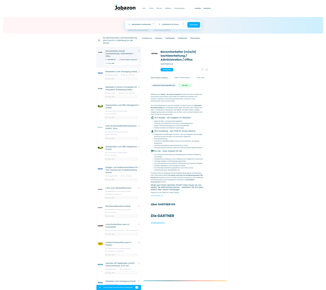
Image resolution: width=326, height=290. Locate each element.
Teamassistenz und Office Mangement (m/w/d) (121, 148)
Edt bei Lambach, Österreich (159, 77)
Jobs (143, 8)
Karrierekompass (179, 8)
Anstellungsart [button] (170, 38)
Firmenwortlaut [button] (195, 38)
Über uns (159, 8)
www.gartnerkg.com (157, 195)
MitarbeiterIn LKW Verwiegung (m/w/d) (121, 72)
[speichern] (139, 51)
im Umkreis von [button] (147, 38)
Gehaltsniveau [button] (182, 38)
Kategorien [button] (158, 38)
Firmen (151, 8)
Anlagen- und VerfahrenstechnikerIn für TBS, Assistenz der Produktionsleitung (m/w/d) (121, 170)
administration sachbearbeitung (138, 30)
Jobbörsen (168, 8)
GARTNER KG (167, 64)
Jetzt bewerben (166, 69)
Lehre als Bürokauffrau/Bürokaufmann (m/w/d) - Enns (121, 127)
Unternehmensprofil (158, 223)
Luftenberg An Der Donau (162, 30)
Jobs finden (194, 24)
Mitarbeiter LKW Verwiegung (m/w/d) (120, 281)
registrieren (207, 8)
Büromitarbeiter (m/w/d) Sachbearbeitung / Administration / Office (119, 53)
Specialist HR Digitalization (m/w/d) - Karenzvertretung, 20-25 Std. (120, 264)
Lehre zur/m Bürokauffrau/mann (118, 188)
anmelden (198, 8)
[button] (206, 70)
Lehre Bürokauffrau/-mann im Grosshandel (117, 225)
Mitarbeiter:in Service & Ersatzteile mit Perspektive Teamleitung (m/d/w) (121, 88)
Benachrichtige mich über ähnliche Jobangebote (118, 287)
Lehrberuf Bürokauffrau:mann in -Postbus (118, 243)
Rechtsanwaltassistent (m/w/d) (117, 206)
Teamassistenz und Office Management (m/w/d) (121, 106)
